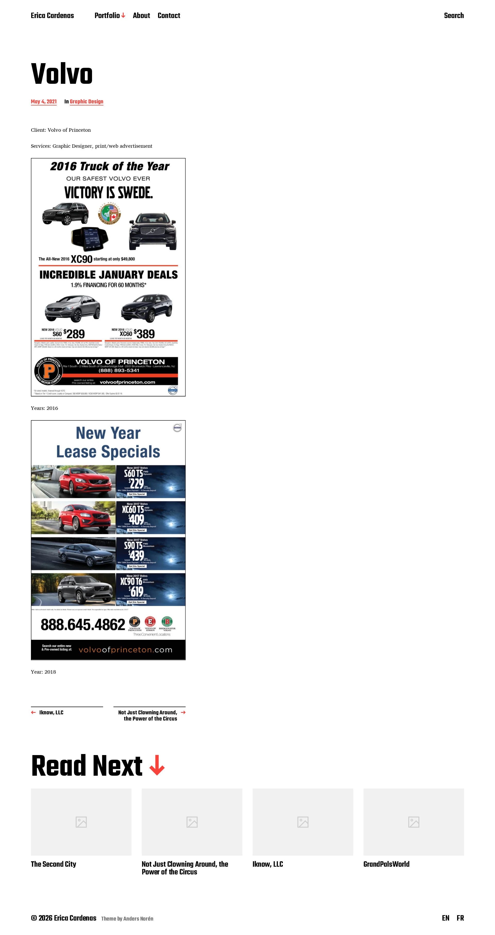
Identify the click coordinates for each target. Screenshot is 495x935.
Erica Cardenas (52, 16)
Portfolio (107, 16)
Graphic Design (86, 102)
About (141, 16)
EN (445, 918)
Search (454, 16)
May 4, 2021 (44, 102)
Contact (169, 16)
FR (460, 918)
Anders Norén (138, 919)
